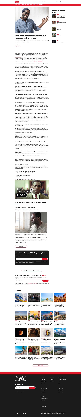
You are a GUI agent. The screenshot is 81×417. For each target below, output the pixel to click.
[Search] (60, 1)
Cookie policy (43, 396)
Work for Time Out (44, 386)
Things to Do (19, 4)
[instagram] (15, 413)
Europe (60, 386)
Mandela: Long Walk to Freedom (21, 179)
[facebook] (20, 413)
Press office (43, 379)
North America (61, 388)
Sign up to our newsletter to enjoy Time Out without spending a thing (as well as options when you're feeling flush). (31, 255)
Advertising (51, 379)
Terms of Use (30, 283)
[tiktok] (17, 413)
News (16, 4)
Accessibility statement (44, 398)
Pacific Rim (40, 61)
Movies (34, 4)
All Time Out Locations (62, 379)
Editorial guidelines (44, 388)
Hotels (31, 4)
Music (37, 4)
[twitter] (23, 413)
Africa (59, 381)
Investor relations (43, 381)
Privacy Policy (35, 283)
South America (61, 390)
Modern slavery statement (43, 404)
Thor (34, 61)
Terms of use (43, 400)
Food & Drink (24, 4)
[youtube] (25, 413)
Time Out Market (41, 4)
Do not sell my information (43, 394)
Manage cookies (43, 406)
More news (40, 365)
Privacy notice (43, 390)
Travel (28, 4)
